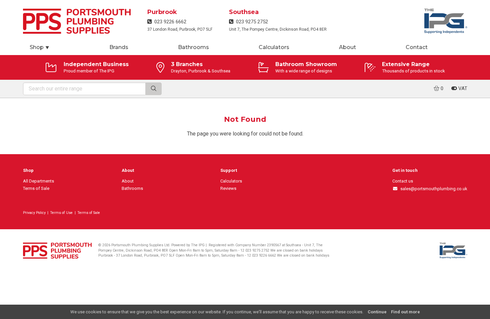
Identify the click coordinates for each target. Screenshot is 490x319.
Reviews (228, 188)
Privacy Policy (34, 213)
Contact (417, 47)
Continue (377, 311)
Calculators (274, 47)
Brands (118, 47)
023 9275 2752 (250, 22)
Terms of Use (61, 213)
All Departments (38, 181)
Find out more (405, 311)
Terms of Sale (36, 188)
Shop (40, 47)
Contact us (402, 181)
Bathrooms (193, 47)
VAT (462, 88)
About (347, 47)
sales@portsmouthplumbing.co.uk (432, 188)
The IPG (198, 245)
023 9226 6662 (169, 22)
